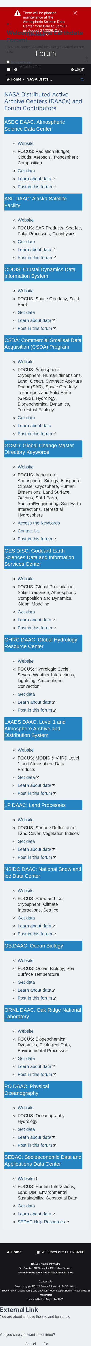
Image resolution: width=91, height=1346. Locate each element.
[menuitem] (77, 69)
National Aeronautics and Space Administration (45, 1272)
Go (46, 1344)
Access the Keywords (39, 523)
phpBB (31, 1286)
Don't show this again (21, 62)
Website (26, 143)
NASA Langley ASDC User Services (53, 1268)
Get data (26, 170)
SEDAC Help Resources (41, 1221)
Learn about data (34, 178)
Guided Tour (32, 67)
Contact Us (29, 530)
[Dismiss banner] (75, 13)
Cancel (30, 1344)
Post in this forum (35, 186)
